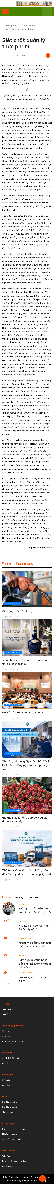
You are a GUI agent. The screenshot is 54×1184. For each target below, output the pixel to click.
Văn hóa (22, 956)
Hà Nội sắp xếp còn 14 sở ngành (22, 712)
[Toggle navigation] (5, 11)
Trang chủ (11, 25)
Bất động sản (25, 939)
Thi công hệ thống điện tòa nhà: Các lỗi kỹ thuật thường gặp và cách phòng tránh (26, 765)
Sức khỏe (6, 1080)
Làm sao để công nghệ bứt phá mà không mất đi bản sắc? (35, 963)
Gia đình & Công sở (10, 1058)
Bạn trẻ (5, 1063)
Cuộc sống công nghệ (11, 1139)
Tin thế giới (7, 1014)
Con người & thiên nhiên (12, 1041)
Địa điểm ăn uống (9, 1102)
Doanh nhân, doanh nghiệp (14, 1161)
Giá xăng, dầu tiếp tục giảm (19, 611)
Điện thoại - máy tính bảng (13, 1129)
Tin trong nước (29, 25)
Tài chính (23, 921)
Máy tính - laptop (9, 1134)
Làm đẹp (6, 1085)
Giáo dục (23, 904)
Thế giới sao (7, 1112)
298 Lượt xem (20, 55)
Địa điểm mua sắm (10, 1107)
